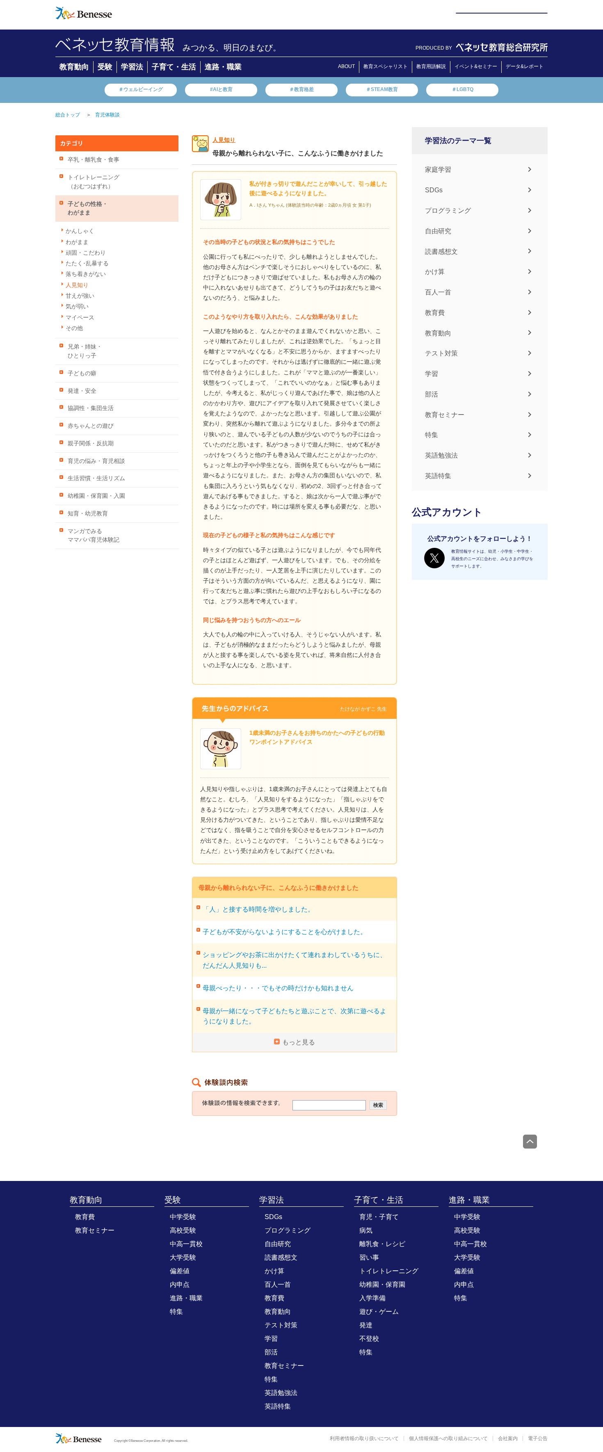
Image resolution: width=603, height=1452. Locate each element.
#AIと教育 (221, 89)
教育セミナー (444, 414)
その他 (74, 328)
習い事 (369, 1257)
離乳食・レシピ (382, 1243)
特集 (431, 434)
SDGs (434, 190)
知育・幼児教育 (88, 514)
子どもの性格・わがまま (88, 208)
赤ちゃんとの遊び (91, 426)
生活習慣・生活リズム (96, 478)
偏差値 (180, 1270)
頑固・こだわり (86, 253)
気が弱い (77, 306)
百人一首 (438, 292)
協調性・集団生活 (91, 408)
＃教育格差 (301, 89)
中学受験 (183, 1216)
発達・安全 (82, 391)
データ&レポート (525, 66)
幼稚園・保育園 (382, 1284)
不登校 (369, 1338)
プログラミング (448, 210)
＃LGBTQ (462, 89)
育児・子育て (379, 1216)
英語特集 (438, 475)
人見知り (77, 285)
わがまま (77, 242)
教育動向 (74, 67)
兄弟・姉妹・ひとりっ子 (85, 351)
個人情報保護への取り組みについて (448, 1438)
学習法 (132, 67)
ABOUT (346, 66)
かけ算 (435, 271)
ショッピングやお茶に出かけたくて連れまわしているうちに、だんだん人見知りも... (294, 960)
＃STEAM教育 (382, 89)
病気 (365, 1230)
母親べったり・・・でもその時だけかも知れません (278, 988)
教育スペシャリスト (385, 66)
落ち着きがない (86, 274)
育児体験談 (107, 115)
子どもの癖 (82, 373)
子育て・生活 (174, 67)
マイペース (80, 318)
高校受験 (183, 1230)
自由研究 (438, 231)
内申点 (180, 1284)
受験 (105, 67)
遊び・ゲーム (379, 1311)
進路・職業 (223, 67)
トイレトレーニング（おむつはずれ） (93, 181)
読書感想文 (441, 251)
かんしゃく (80, 231)
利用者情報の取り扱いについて (364, 1438)
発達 (365, 1325)
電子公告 (538, 1438)
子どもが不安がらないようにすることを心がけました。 (285, 931)
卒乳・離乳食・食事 (93, 160)
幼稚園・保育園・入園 (96, 496)
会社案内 (508, 1438)
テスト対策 (441, 353)
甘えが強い (80, 296)
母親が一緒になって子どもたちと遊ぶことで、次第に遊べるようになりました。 (294, 1016)
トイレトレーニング (388, 1270)
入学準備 (372, 1298)
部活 (431, 394)
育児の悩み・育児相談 (96, 461)
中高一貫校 (186, 1243)
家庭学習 (438, 169)
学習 (431, 373)
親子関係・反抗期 (91, 443)
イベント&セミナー (476, 66)
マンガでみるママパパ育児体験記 (93, 535)
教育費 (435, 312)
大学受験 (183, 1257)
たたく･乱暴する (87, 263)
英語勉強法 (441, 455)
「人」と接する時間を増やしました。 (258, 909)
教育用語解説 (431, 66)
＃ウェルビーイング (141, 89)
